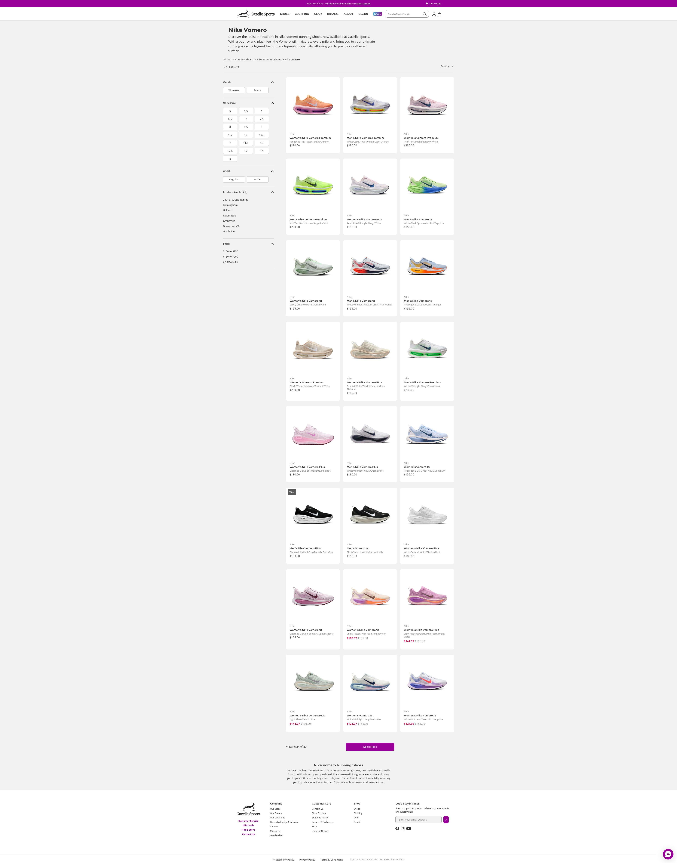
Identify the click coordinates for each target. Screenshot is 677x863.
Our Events (276, 813)
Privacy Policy (307, 859)
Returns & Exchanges (323, 822)
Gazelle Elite (276, 835)
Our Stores (435, 3)
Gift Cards (248, 825)
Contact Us (248, 834)
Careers (274, 826)
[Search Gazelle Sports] (425, 14)
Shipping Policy (320, 817)
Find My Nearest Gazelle (357, 3)
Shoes (357, 808)
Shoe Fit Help (319, 813)
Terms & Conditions (332, 859)
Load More (370, 746)
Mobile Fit (275, 831)
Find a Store (248, 829)
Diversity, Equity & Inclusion (284, 822)
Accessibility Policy (283, 859)
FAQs (314, 826)
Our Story (275, 808)
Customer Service (248, 820)
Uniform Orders (320, 831)
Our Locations (277, 817)
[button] (284, 14)
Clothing (358, 813)
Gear (356, 817)
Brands (357, 822)
